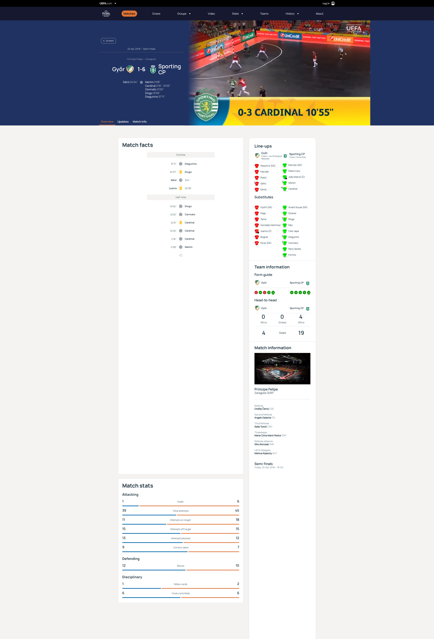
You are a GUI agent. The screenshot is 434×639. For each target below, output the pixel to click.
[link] (129, 13)
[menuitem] (133, 13)
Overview (107, 121)
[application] (277, 72)
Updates (123, 121)
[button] (184, 13)
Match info (140, 121)
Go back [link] (110, 40)
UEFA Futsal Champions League (106, 13)
